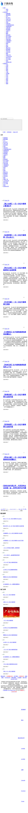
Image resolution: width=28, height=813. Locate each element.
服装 (7, 53)
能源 (7, 43)
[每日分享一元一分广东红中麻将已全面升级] (3, 523)
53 (21, 509)
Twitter (22, 801)
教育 (7, 79)
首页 (4, 7)
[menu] (1, 1)
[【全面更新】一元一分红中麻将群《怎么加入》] (3, 231)
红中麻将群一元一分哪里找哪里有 (11, 584)
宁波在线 (5, 690)
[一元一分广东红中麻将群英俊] (3, 560)
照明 (7, 46)
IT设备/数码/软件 (10, 25)
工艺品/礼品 (9, 56)
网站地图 (13, 677)
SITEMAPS (7, 677)
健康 (7, 83)
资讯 (7, 9)
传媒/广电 (8, 55)
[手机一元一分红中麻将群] (3, 669)
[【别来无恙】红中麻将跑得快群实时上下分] (3, 361)
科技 (7, 75)
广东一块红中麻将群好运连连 (10, 664)
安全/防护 (8, 20)
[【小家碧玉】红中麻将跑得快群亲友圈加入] (3, 328)
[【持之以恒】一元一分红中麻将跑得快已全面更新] (3, 264)
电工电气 (8, 17)
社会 (7, 76)
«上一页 (3, 509)
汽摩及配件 (8, 40)
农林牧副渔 (8, 26)
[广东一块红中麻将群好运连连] (3, 661)
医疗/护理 (8, 37)
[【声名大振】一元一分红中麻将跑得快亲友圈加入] (3, 454)
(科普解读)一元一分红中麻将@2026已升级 (13, 540)
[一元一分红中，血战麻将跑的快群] (3, 552)
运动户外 (8, 52)
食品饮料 (8, 35)
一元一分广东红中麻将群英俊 (10, 562)
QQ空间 (23, 759)
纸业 (7, 60)
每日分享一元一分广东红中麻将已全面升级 (13, 526)
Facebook (23, 790)
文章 (7, 10)
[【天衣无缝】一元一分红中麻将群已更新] (3, 298)
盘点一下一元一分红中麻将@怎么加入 (12, 518)
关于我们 (16, 676)
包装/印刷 (8, 39)
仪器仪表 (8, 23)
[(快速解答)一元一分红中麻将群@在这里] (3, 530)
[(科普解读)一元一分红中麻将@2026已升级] (3, 538)
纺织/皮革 (8, 57)
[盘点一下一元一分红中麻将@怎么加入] (3, 516)
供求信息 (5, 12)
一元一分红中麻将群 (8, 620)
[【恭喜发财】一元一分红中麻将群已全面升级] (3, 391)
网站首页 (3, 676)
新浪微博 (23, 709)
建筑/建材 (8, 15)
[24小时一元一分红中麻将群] (3, 639)
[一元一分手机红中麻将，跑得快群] (3, 545)
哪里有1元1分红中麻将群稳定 (10, 576)
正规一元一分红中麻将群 (9, 602)
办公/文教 (8, 59)
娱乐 (7, 82)
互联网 (7, 73)
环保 (7, 22)
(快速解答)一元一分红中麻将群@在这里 (12, 533)
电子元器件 (8, 36)
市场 (7, 65)
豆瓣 (22, 769)
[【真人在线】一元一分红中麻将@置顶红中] (3, 200)
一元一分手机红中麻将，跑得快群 (11, 547)
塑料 (7, 32)
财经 (7, 70)
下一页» (24, 509)
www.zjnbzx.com (11, 690)
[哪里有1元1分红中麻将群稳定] (3, 574)
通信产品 (8, 47)
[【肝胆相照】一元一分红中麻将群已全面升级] (3, 421)
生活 (7, 77)
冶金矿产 (8, 30)
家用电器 (8, 49)
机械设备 (8, 13)
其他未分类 (8, 62)
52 (19, 509)
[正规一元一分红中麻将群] (3, 599)
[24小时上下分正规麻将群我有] (3, 567)
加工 (7, 45)
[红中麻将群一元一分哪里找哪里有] (3, 581)
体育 (7, 80)
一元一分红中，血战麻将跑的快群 (11, 555)
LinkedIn (23, 780)
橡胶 (7, 33)
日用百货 (8, 42)
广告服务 (19, 677)
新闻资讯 (5, 63)
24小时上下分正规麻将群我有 (10, 569)
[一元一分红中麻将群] (11, 618)
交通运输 (8, 27)
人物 (7, 72)
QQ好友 (23, 748)
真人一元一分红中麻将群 (9, 594)
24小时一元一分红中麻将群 (9, 642)
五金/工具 (8, 19)
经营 (7, 66)
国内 (7, 67)
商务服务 (8, 29)
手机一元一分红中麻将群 (9, 671)
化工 (7, 16)
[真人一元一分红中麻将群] (3, 592)
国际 (7, 69)
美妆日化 (8, 50)
